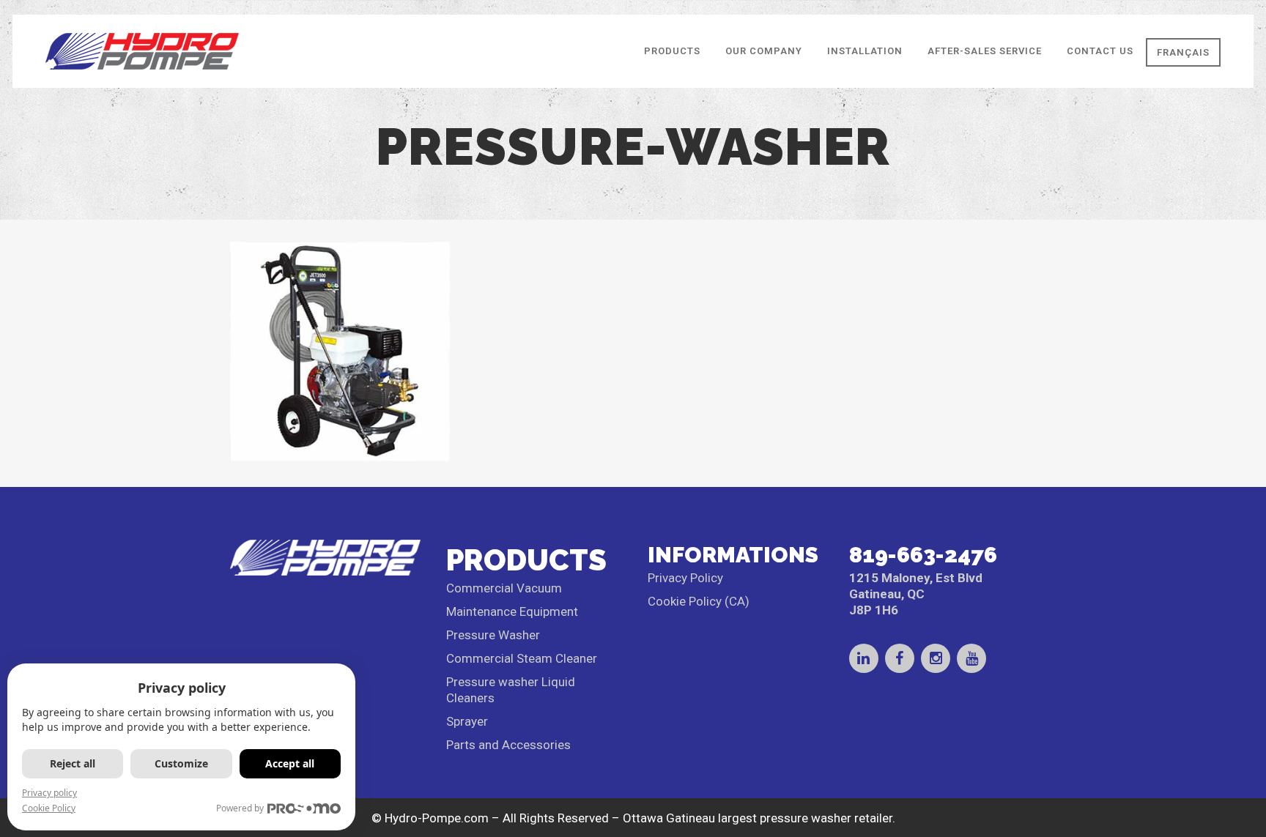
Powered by (240, 808)
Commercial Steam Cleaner (521, 658)
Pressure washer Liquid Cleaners (510, 689)
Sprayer (467, 721)
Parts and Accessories (508, 744)
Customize (181, 763)
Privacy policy (49, 792)
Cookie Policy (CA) (698, 601)
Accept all (289, 763)
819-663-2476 (923, 555)
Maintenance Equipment (512, 611)
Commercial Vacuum (504, 588)
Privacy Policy (685, 577)
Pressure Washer (493, 635)
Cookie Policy (48, 808)
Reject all (72, 763)
